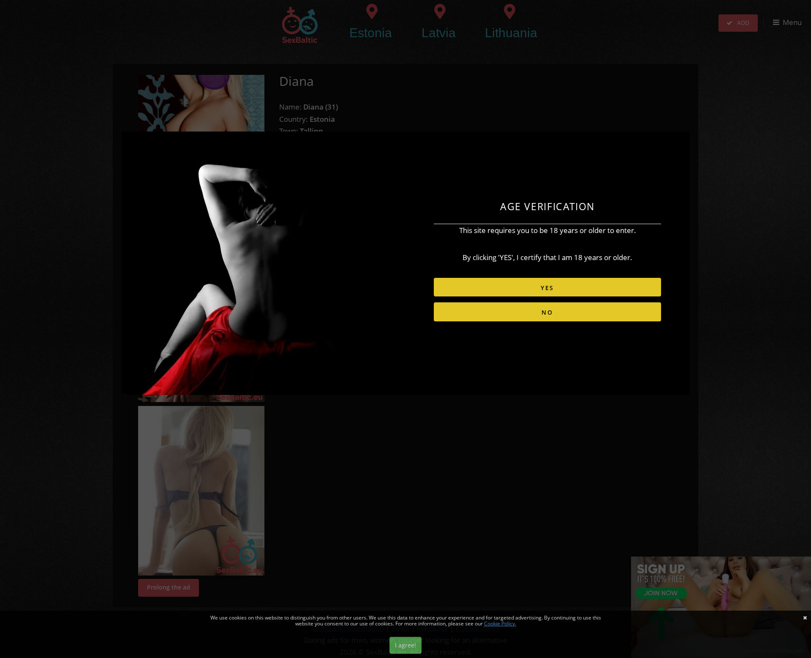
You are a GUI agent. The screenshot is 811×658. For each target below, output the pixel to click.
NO (547, 312)
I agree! (405, 645)
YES (547, 288)
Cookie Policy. (500, 623)
